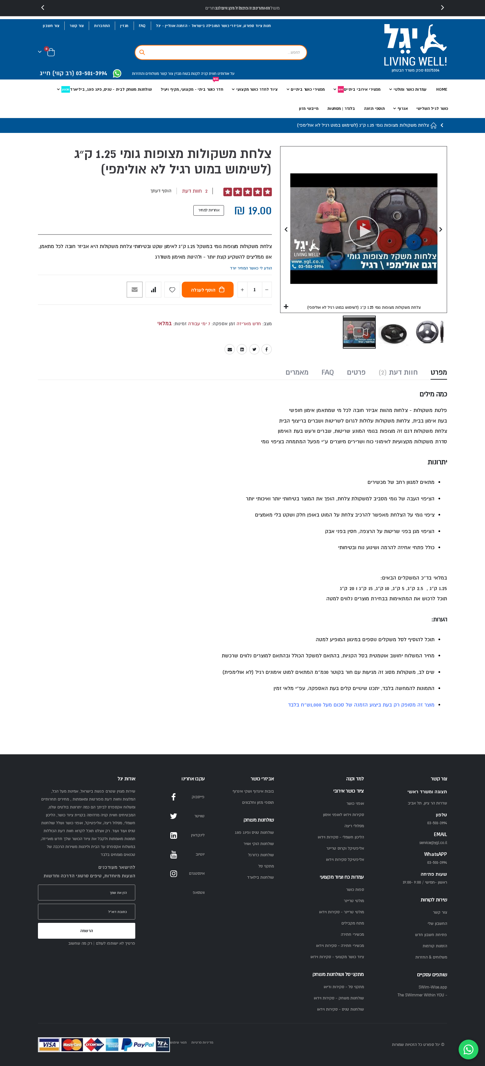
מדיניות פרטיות (202, 1042)
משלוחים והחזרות (145, 74)
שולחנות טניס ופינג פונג (254, 832)
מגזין (124, 25)
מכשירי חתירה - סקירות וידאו (340, 945)
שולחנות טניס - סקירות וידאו (340, 1009)
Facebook (266, 349)
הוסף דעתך (161, 191)
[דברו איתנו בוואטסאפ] (468, 1049)
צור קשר (77, 25)
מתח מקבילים (352, 923)
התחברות (102, 25)
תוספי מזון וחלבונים (258, 802)
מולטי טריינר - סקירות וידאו (341, 912)
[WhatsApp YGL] (117, 74)
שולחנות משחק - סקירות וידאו (339, 998)
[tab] (439, 373)
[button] (286, 307)
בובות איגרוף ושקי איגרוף (253, 791)
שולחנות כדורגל (261, 855)
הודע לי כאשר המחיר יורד (251, 268)
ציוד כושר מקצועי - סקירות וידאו (337, 957)
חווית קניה (208, 74)
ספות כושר (355, 889)
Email (229, 349)
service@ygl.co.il (433, 842)
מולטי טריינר (354, 900)
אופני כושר (355, 803)
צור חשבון (51, 25)
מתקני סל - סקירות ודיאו (344, 987)
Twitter (254, 349)
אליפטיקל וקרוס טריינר (345, 848)
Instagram (173, 874)
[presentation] (43, 8)
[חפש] (142, 52)
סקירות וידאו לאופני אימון (343, 814)
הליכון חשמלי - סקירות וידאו (341, 837)
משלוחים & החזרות (431, 957)
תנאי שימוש (178, 1042)
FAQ (142, 25)
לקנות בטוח (190, 74)
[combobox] (221, 52)
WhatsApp (173, 893)
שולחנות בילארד (260, 877)
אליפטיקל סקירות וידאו (345, 859)
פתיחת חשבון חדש (431, 934)
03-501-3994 (437, 862)
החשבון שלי (437, 923)
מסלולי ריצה (354, 826)
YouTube (173, 854)
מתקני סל (266, 866)
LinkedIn (242, 349)
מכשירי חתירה (352, 934)
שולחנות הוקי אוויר (258, 843)
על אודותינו (225, 74)
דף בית (434, 125)
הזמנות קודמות (435, 946)
